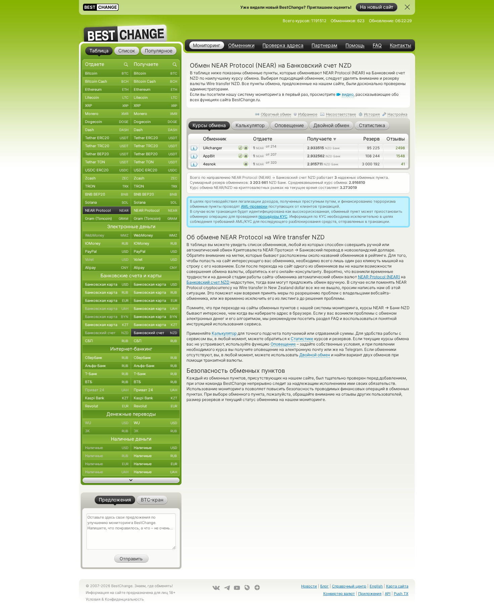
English (376, 586)
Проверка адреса (282, 45)
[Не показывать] (407, 7)
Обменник (215, 139)
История (372, 114)
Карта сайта (397, 586)
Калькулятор (224, 333)
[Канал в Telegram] (227, 587)
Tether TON (106, 162)
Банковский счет (106, 332)
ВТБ (106, 381)
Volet (106, 259)
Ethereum (106, 89)
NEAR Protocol (106, 210)
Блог (324, 586)
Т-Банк (106, 373)
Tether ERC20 (106, 137)
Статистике (302, 338)
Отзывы (395, 139)
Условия (93, 599)
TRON (106, 186)
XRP (106, 105)
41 (403, 164)
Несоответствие (341, 114)
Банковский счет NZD (208, 282)
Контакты (400, 45)
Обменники (241, 45)
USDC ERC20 (106, 170)
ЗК (106, 431)
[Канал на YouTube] (237, 587)
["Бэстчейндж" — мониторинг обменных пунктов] (131, 28)
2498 (400, 148)
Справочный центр (349, 586)
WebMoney (106, 235)
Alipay (106, 267)
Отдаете (262, 139)
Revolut (106, 406)
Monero (106, 113)
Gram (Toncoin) (106, 218)
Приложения (369, 593)
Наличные (106, 447)
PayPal (106, 251)
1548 (400, 156)
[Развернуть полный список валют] (131, 480)
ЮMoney (106, 243)
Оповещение (283, 344)
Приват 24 (106, 390)
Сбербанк (106, 357)
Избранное (307, 114)
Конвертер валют (339, 593)
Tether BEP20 (106, 154)
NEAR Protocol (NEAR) (379, 276)
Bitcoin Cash (106, 81)
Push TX (401, 593)
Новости (309, 586)
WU (106, 422)
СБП (106, 340)
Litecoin (106, 97)
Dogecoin (106, 121)
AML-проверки (254, 206)
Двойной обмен (314, 354)
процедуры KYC (272, 216)
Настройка (397, 114)
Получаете (321, 139)
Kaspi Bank (106, 398)
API (387, 593)
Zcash (106, 178)
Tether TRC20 (106, 146)
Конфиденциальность (124, 599)
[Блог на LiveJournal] (247, 587)
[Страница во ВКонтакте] (216, 587)
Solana (106, 202)
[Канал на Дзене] (257, 587)
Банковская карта (106, 284)
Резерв (371, 139)
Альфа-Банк (106, 365)
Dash (106, 129)
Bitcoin (106, 73)
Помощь (355, 45)
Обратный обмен (276, 114)
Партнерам (324, 45)
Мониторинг (206, 45)
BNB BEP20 (106, 194)
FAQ (377, 45)
